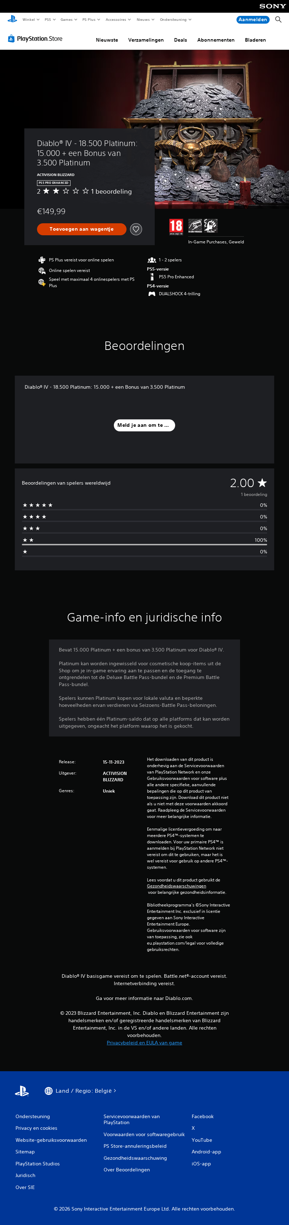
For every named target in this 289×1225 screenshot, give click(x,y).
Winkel (28, 19)
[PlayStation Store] (37, 38)
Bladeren (255, 40)
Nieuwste (107, 40)
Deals (180, 40)
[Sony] (273, 11)
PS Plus (89, 19)
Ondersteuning (173, 19)
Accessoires (116, 19)
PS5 (48, 19)
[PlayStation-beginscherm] (12, 20)
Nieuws (143, 19)
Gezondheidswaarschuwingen (176, 886)
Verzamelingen (146, 40)
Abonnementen (216, 40)
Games (67, 19)
